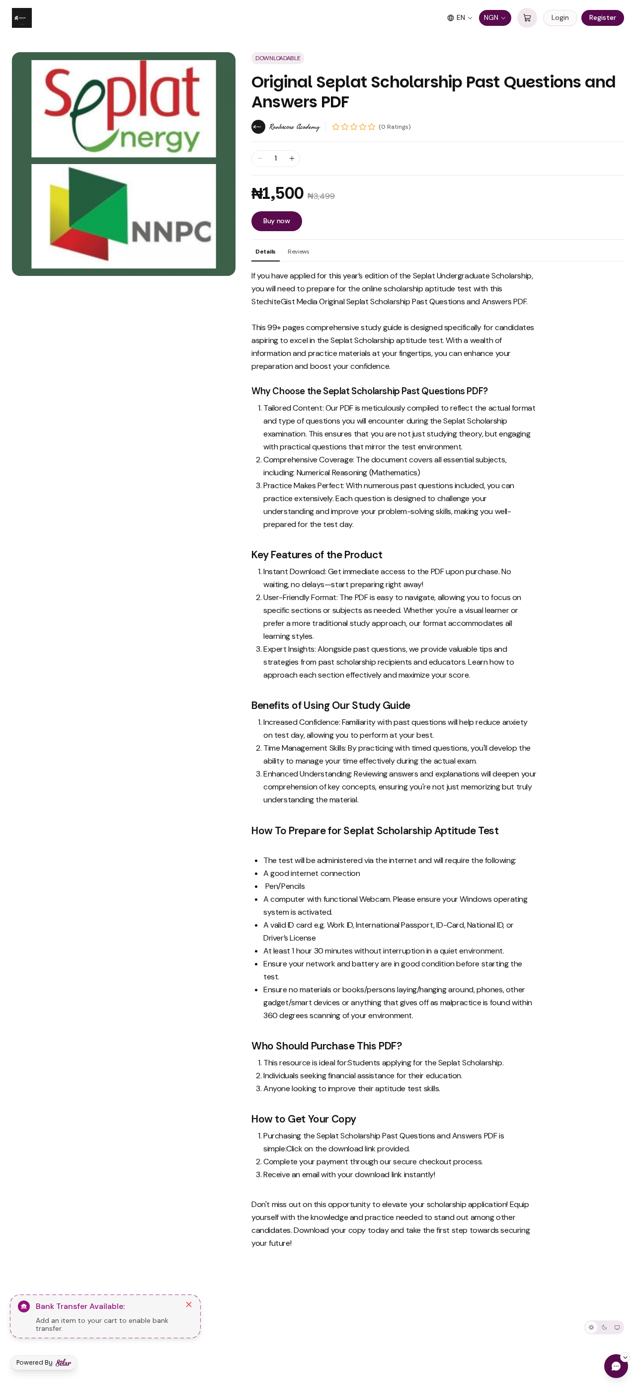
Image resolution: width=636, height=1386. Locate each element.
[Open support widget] (616, 1366)
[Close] (189, 1304)
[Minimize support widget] (625, 1357)
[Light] (591, 1327)
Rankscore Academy (294, 127)
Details (265, 252)
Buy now (276, 220)
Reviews (299, 252)
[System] (617, 1327)
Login (560, 17)
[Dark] (604, 1327)
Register (602, 17)
